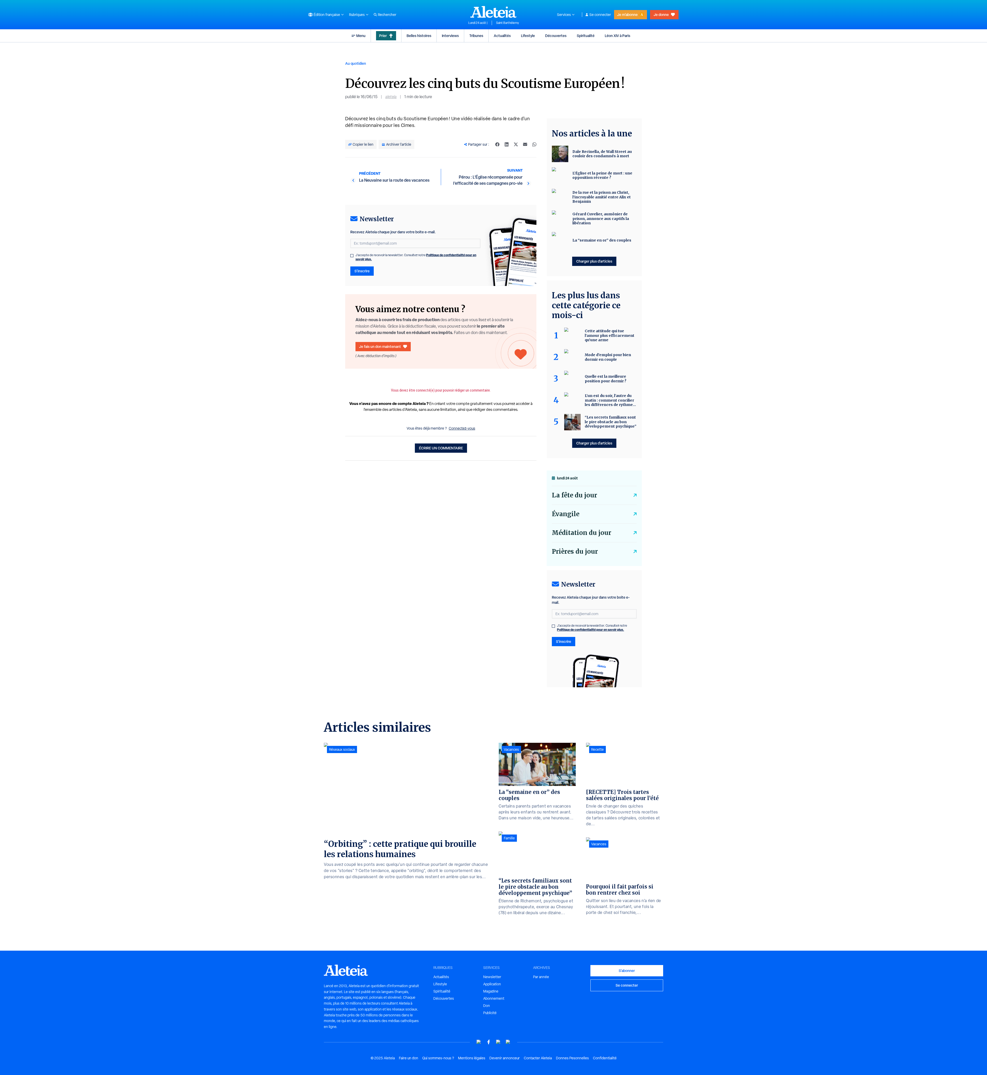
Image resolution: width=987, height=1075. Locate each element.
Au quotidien (355, 63)
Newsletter (492, 977)
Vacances (511, 749)
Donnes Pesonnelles (572, 1058)
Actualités (502, 35)
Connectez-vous (462, 428)
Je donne (661, 14)
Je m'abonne (627, 14)
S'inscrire (362, 270)
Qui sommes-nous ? (438, 1058)
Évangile (565, 514)
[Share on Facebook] (497, 144)
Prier (383, 35)
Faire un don (408, 1058)
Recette (597, 749)
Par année (541, 977)
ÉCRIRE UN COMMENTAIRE (441, 448)
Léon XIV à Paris (617, 35)
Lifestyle (528, 35)
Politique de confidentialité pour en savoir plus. (590, 629)
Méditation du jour (581, 533)
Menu (360, 35)
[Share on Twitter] (516, 144)
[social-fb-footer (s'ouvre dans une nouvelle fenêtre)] (488, 1042)
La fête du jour (574, 495)
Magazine (490, 991)
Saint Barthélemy (507, 23)
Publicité (490, 1013)
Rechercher (387, 14)
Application (492, 984)
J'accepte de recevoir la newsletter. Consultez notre (415, 257)
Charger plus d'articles (594, 261)
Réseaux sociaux (342, 749)
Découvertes (555, 35)
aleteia (391, 96)
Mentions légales (471, 1058)
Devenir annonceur (504, 1058)
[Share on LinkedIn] (507, 144)
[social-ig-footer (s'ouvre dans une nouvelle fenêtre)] (508, 1042)
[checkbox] (351, 255)
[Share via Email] (525, 144)
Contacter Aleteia (538, 1058)
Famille (509, 838)
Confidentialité (605, 1058)
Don (486, 1005)
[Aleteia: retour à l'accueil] (493, 12)
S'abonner (627, 970)
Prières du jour (575, 551)
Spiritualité (586, 35)
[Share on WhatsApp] (534, 144)
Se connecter (600, 14)
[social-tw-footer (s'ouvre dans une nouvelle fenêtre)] (498, 1042)
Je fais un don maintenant (380, 346)
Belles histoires (419, 35)
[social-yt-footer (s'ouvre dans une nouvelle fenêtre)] (479, 1042)
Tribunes (476, 35)
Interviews (450, 35)
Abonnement (493, 998)
